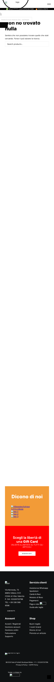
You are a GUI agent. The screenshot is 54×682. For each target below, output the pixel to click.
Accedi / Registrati (13, 624)
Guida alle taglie (36, 607)
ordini (15, 630)
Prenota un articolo (37, 633)
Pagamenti (33, 600)
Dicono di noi (35, 630)
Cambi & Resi (35, 594)
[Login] (37, 4)
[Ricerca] (27, 44)
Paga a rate (34, 604)
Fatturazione (10, 633)
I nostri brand (35, 627)
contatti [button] (11, 611)
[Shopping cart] (42, 4)
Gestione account (12, 627)
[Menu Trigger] (49, 4)
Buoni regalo (34, 624)
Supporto (9, 636)
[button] (45, 43)
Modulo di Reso (36, 597)
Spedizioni (33, 591)
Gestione (9, 630)
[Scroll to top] (49, 677)
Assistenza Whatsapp (38, 588)
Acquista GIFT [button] (27, 553)
